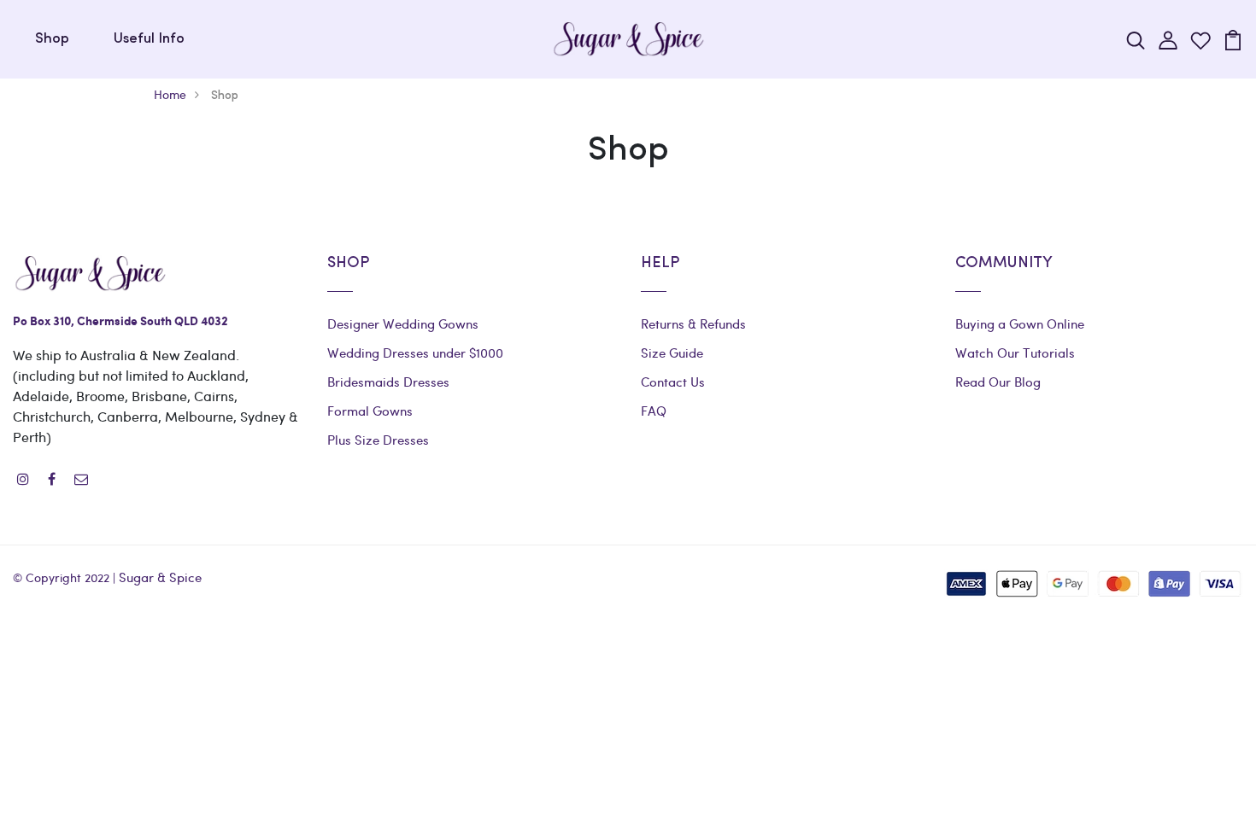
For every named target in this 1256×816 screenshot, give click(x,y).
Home (170, 94)
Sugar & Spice (160, 577)
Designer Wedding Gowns (402, 323)
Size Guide (672, 352)
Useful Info (149, 39)
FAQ (653, 410)
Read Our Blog (998, 381)
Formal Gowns (370, 410)
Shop (52, 39)
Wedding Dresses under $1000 (415, 352)
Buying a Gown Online (1019, 323)
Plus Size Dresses (378, 439)
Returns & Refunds (693, 323)
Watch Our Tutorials (1015, 352)
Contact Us (673, 381)
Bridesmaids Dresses (388, 381)
